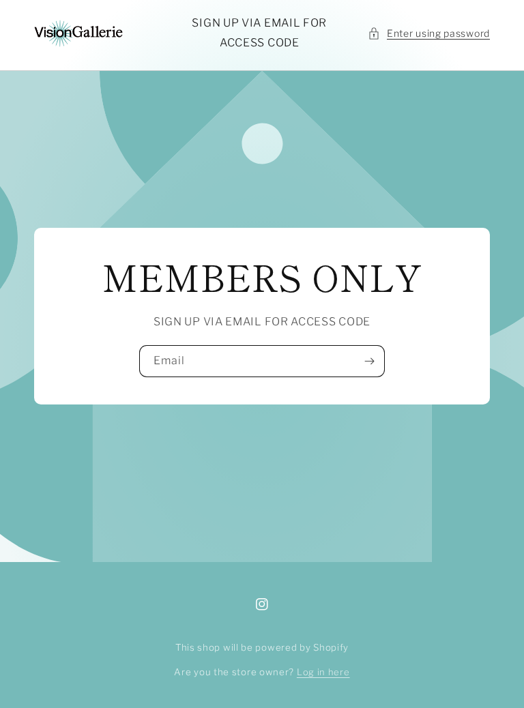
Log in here (323, 671)
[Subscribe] (369, 361)
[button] (429, 33)
